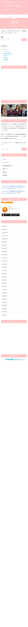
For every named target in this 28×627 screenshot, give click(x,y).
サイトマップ (9, 13)
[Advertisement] (14, 83)
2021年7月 (4, 270)
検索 (25, 39)
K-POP (23, 13)
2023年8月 (4, 226)
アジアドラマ (7, 51)
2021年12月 (5, 254)
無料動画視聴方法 (8, 53)
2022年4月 (4, 251)
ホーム (2, 13)
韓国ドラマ (17, 13)
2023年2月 (4, 229)
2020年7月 (4, 308)
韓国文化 (6, 57)
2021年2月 (4, 286)
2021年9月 (4, 264)
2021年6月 (4, 273)
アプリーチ (17, 208)
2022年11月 (5, 235)
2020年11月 (5, 296)
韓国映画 (6, 59)
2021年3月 (4, 283)
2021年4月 (4, 280)
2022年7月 (4, 242)
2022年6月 (4, 245)
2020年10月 (5, 299)
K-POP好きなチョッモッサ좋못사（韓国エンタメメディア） (14, 5)
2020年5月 (4, 315)
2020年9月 (4, 302)
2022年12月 (5, 232)
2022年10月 (5, 238)
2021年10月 (5, 261)
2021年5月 (4, 277)
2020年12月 (5, 292)
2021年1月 (4, 289)
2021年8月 (4, 267)
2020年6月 (4, 311)
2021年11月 (5, 258)
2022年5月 (4, 248)
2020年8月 (4, 305)
